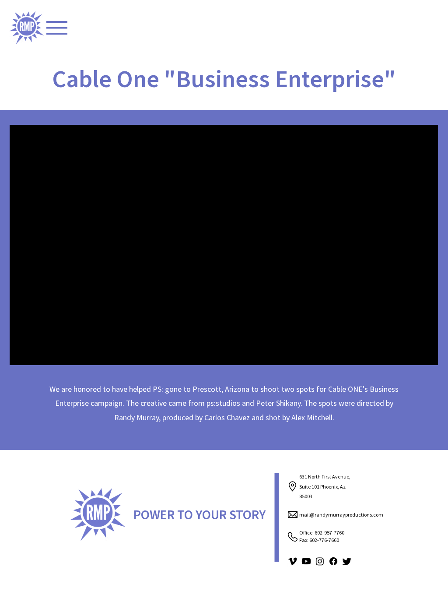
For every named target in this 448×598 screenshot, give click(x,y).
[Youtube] (306, 561)
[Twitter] (347, 561)
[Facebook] (333, 561)
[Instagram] (320, 561)
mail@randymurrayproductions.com (341, 514)
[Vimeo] (292, 561)
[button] (56, 28)
